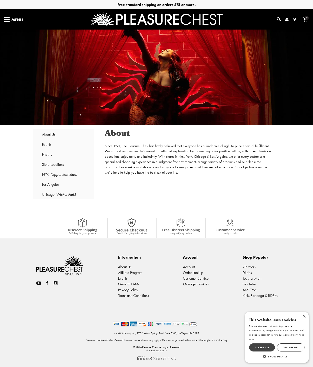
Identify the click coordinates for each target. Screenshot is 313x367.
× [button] (304, 316)
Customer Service (196, 278)
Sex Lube (249, 284)
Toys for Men (252, 278)
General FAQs (128, 284)
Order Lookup (193, 272)
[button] (276, 356)
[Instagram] (55, 283)
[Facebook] (47, 283)
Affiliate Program (130, 272)
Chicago (59, 194)
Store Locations (53, 164)
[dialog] (277, 337)
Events (46, 144)
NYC (59, 174)
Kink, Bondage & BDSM (260, 295)
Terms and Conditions (133, 295)
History (47, 154)
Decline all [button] (291, 347)
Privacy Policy (128, 290)
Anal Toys (249, 290)
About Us (48, 134)
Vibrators (249, 267)
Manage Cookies (196, 284)
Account (189, 267)
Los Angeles (50, 184)
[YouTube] (38, 283)
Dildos (247, 272)
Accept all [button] (262, 347)
